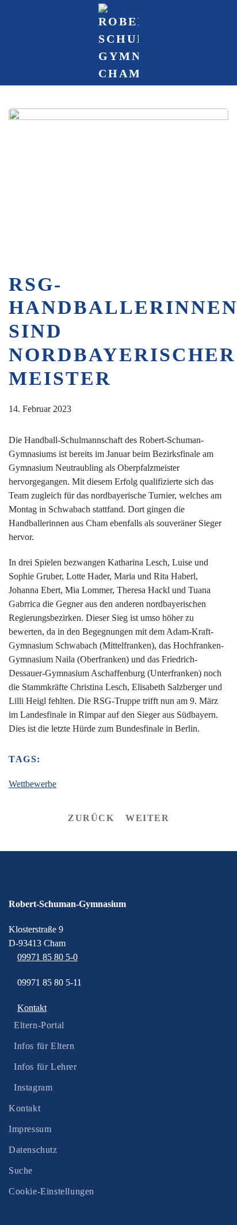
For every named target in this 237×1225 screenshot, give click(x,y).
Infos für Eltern (44, 1046)
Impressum (30, 1129)
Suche (21, 1170)
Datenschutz (33, 1150)
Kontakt (24, 1108)
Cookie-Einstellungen (51, 1191)
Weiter (147, 818)
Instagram (33, 1087)
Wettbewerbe (32, 784)
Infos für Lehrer (45, 1067)
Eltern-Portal (39, 1025)
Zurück (91, 818)
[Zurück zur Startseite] (118, 43)
